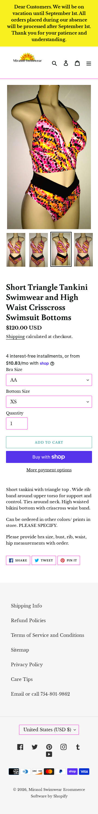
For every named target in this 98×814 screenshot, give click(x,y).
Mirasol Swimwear (45, 789)
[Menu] (88, 63)
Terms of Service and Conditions (47, 635)
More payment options (49, 470)
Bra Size (14, 369)
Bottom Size (18, 391)
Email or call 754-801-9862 (40, 694)
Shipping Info (26, 606)
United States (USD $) (47, 729)
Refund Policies (28, 620)
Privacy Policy (27, 664)
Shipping (15, 336)
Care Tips (22, 679)
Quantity (14, 413)
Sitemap (20, 650)
